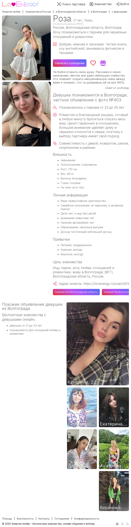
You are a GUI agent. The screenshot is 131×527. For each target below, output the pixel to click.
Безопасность (25, 518)
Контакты (44, 518)
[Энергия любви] (20, 3)
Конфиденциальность (86, 518)
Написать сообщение (69, 63)
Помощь (7, 518)
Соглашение (61, 518)
